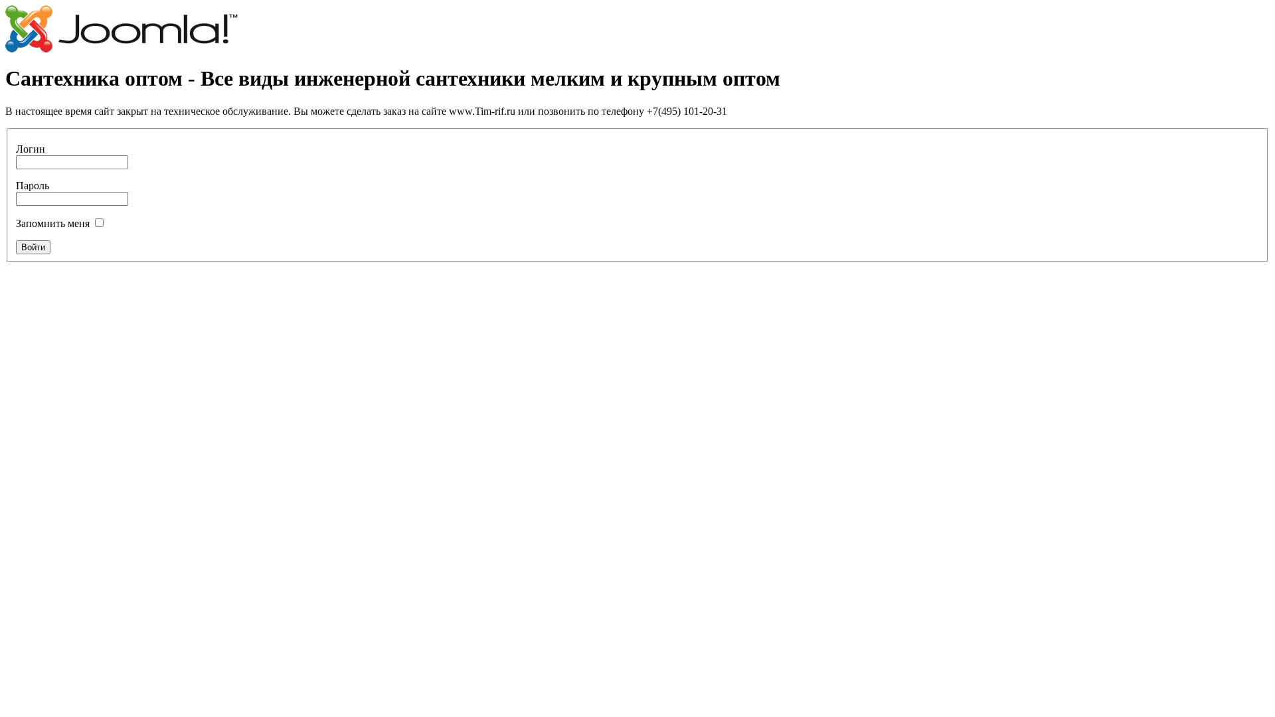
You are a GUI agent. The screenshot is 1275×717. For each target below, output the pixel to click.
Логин (30, 149)
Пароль (32, 185)
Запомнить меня (53, 223)
